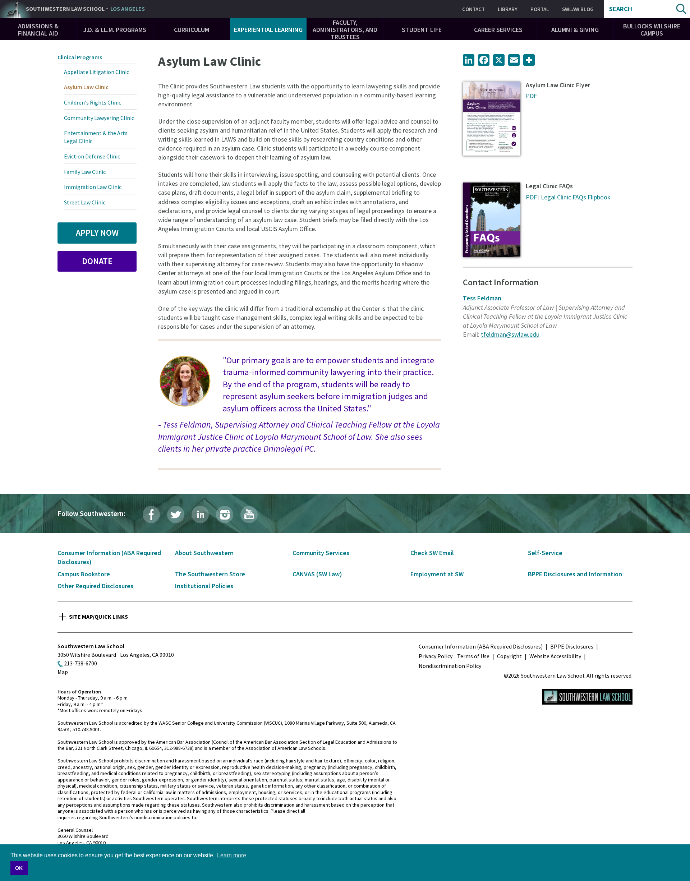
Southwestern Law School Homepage (587, 697)
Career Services (498, 30)
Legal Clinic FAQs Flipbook (576, 197)
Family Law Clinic (85, 171)
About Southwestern (204, 553)
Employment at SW (437, 574)
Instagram (224, 514)
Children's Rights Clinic (92, 102)
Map (63, 671)
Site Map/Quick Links (98, 616)
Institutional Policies (204, 586)
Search (620, 9)
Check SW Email (432, 553)
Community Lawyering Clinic (99, 117)
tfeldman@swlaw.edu (510, 334)
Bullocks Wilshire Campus (651, 29)
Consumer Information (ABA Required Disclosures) (481, 646)
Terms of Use (473, 656)
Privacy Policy (435, 656)
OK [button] (19, 868)
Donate (97, 261)
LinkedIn (200, 514)
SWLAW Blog (578, 9)
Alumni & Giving (575, 30)
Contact (473, 9)
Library (508, 9)
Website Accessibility (555, 656)
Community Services (321, 553)
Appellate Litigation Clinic (96, 71)
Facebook (151, 514)
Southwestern (85, 9)
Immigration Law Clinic (92, 186)
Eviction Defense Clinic (92, 156)
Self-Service (545, 553)
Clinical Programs (80, 57)
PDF (531, 96)
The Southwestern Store (210, 574)
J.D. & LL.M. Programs (114, 30)
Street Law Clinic (84, 202)
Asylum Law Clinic (86, 87)
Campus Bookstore (84, 574)
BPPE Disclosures (571, 646)
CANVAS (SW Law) (317, 574)
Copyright (509, 656)
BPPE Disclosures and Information (575, 574)
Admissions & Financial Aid (38, 29)
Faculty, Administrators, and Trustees (345, 29)
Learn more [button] (231, 855)
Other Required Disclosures (95, 586)
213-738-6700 (80, 663)
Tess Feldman (482, 298)
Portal (539, 9)
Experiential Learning (268, 30)
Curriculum (191, 30)
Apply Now (97, 232)
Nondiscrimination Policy (450, 665)
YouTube (249, 514)
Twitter (175, 514)
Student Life (422, 30)
